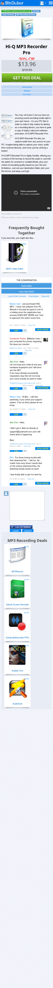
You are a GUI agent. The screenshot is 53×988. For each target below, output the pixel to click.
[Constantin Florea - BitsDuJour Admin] (46, 340)
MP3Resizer (17, 571)
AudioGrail (17, 703)
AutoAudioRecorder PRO (17, 637)
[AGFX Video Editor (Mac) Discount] (14, 252)
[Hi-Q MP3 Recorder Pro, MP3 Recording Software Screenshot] (7, 127)
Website (27, 90)
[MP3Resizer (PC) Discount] (17, 554)
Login (16, 530)
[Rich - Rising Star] (7, 459)
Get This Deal (27, 78)
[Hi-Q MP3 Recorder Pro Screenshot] (7, 115)
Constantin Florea (18, 338)
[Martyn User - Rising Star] (7, 305)
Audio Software (8, 14)
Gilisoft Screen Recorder (17, 604)
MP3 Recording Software (26, 14)
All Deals (36, 11)
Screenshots (27, 87)
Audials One (17, 670)
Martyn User (15, 303)
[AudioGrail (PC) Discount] (17, 687)
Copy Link (31, 325)
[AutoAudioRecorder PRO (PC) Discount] (17, 621)
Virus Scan (27, 94)
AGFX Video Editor (14, 268)
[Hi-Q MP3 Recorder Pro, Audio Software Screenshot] (7, 135)
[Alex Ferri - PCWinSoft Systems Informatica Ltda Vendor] (46, 363)
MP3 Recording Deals (27, 540)
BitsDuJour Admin (16, 348)
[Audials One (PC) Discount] (17, 654)
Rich (12, 457)
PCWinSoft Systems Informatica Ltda (16, 11)
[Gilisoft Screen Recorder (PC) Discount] (17, 588)
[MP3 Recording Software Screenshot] (7, 121)
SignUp (28, 530)
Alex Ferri (14, 361)
